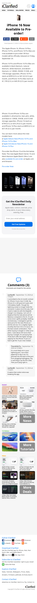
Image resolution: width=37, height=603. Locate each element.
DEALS (33, 10)
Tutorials (9, 572)
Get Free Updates (18, 224)
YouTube (17, 543)
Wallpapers (16, 572)
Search (30, 575)
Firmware (11, 575)
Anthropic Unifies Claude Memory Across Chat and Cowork (9, 397)
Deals (28, 572)
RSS (26, 543)
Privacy (33, 589)
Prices (23, 572)
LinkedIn (8, 543)
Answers (5, 575)
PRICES (27, 10)
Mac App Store (19, 555)
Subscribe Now (10, 564)
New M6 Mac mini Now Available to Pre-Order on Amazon (9, 411)
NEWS (4, 10)
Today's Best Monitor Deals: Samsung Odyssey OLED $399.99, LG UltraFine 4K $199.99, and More (27, 484)
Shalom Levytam (29, 43)
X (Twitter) (18, 540)
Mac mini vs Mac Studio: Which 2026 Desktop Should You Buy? (27, 397)
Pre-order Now (7, 166)
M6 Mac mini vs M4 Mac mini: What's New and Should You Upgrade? (9, 425)
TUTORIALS (10, 10)
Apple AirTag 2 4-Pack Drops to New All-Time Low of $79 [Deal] (8, 468)
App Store (8, 555)
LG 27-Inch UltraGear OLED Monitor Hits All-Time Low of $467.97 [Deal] (9, 482)
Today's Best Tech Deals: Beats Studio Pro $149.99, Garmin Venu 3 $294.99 (9, 496)
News (4, 572)
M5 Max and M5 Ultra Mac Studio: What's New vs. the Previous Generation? (27, 411)
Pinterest (28, 540)
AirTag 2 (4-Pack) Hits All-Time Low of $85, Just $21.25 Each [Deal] (27, 468)
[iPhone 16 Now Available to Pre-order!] (18, 182)
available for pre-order (14, 159)
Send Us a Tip (21, 582)
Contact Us (30, 582)
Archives (25, 575)
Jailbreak (18, 575)
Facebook (8, 540)
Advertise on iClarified (9, 582)
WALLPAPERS (20, 10)
